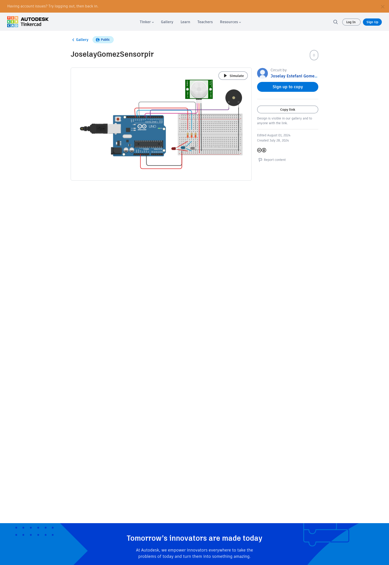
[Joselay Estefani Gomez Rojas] (262, 73)
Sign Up (372, 22)
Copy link (287, 109)
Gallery (82, 39)
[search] (335, 21)
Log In (351, 22)
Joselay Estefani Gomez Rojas (299, 76)
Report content (275, 160)
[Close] (382, 6)
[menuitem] (146, 21)
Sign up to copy (288, 87)
